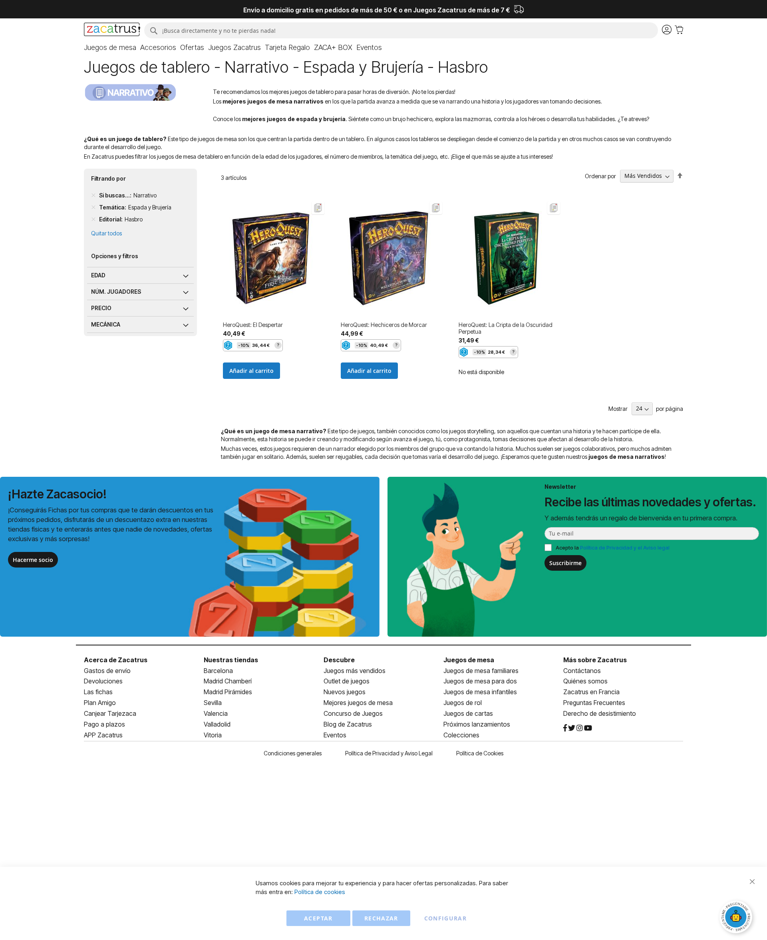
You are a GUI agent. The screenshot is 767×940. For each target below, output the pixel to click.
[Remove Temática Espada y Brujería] (93, 207)
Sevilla (213, 703)
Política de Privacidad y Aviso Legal (389, 753)
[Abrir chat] (737, 918)
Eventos (335, 735)
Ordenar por (600, 175)
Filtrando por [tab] (108, 178)
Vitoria (213, 735)
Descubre (339, 660)
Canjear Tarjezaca (110, 713)
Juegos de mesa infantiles (480, 692)
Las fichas (98, 692)
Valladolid (217, 724)
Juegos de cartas (468, 713)
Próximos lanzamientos (476, 724)
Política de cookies (319, 892)
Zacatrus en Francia (591, 692)
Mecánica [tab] (105, 324)
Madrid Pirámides (228, 692)
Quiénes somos (585, 681)
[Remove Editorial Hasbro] (93, 219)
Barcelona (218, 671)
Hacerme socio (33, 560)
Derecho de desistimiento (599, 713)
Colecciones (461, 735)
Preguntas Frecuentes (594, 703)
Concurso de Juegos (353, 713)
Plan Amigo (100, 703)
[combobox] (401, 30)
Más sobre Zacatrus (595, 660)
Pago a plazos (104, 724)
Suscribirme (565, 563)
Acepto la (613, 547)
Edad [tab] (98, 275)
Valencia (216, 713)
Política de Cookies (479, 753)
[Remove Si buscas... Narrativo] (93, 195)
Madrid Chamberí (228, 681)
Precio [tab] (101, 308)
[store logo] (112, 30)
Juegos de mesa (468, 660)
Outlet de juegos (347, 681)
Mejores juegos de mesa (358, 703)
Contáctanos (582, 671)
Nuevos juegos (345, 692)
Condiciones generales (293, 753)
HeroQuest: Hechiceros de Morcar (384, 324)
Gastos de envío (107, 671)
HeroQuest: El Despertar (253, 324)
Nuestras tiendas (231, 660)
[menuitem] (110, 47)
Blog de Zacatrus (348, 724)
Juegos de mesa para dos (480, 681)
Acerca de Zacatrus (115, 660)
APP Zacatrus (103, 735)
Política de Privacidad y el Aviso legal (625, 547)
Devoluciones (103, 681)
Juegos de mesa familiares (481, 671)
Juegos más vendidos (354, 671)
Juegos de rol (462, 703)
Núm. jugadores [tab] (116, 291)
